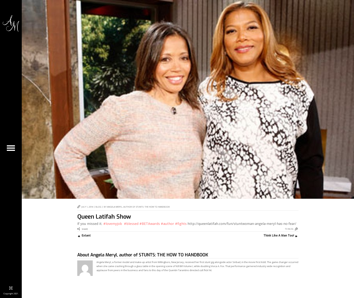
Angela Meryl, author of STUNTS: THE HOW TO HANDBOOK (149, 255)
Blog (98, 206)
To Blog (289, 229)
